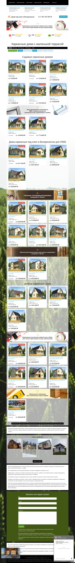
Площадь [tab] (28, 47)
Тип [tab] (11, 47)
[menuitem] (12, 2)
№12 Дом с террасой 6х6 (34, 300)
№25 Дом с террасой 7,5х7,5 (35, 357)
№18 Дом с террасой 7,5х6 (55, 300)
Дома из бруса (12, 2)
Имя (19, 496)
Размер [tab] (15, 47)
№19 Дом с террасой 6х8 (13, 323)
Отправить (21, 526)
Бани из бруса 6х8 (52, 423)
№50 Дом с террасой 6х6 (34, 73)
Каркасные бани (38, 2)
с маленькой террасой (12, 50)
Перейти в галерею (37, 461)
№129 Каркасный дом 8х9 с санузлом (37, 215)
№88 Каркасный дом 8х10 (55, 215)
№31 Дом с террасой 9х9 (13, 181)
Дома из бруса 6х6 (15, 423)
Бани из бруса (29, 2)
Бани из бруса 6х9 (60, 423)
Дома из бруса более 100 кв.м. (33, 423)
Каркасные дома (20, 2)
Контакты (54, 2)
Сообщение (20, 510)
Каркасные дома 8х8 (43, 423)
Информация (46, 2)
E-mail (19, 506)
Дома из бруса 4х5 (23, 423)
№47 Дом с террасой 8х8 (13, 158)
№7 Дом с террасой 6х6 (55, 96)
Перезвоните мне (63, 16)
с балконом (20, 50)
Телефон (20, 501)
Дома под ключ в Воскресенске (22, 17)
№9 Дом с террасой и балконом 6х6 (16, 130)
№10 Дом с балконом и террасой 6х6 (37, 130)
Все (33, 47)
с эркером (34, 50)
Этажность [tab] (21, 47)
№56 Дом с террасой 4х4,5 (14, 73)
